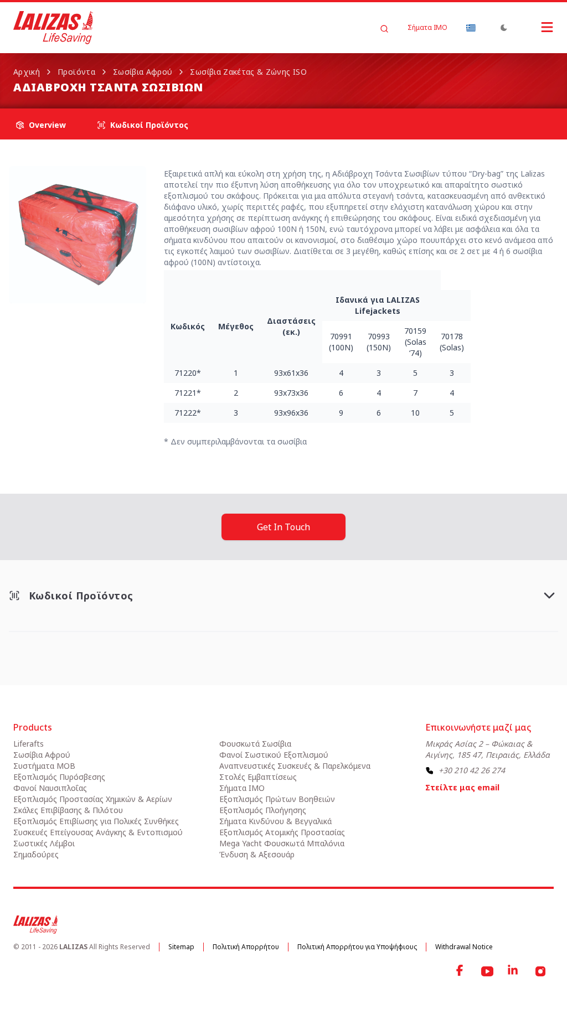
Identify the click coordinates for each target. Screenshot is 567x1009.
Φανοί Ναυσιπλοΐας (50, 788)
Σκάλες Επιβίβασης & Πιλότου (68, 810)
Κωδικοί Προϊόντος (149, 125)
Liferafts (28, 743)
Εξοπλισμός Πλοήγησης (262, 810)
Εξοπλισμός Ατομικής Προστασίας (282, 832)
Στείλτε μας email (462, 787)
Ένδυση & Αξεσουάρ (257, 854)
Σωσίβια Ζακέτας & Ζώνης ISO (248, 71)
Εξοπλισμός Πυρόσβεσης (59, 777)
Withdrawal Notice (464, 946)
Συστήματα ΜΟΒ (44, 765)
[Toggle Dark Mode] (504, 28)
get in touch (283, 527)
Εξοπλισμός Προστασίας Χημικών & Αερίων (92, 799)
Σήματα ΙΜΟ (427, 27)
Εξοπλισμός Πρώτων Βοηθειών (277, 799)
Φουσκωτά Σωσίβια (255, 743)
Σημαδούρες (36, 854)
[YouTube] (487, 971)
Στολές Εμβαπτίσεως (258, 777)
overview (47, 125)
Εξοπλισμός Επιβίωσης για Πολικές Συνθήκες (96, 821)
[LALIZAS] (53, 28)
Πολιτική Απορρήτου (246, 946)
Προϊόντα (76, 71)
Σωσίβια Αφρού (143, 71)
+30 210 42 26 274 (472, 770)
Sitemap (181, 946)
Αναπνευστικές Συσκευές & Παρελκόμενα (294, 765)
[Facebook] (460, 971)
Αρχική (26, 71)
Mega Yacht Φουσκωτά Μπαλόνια (281, 843)
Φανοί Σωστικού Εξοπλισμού (273, 754)
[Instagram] (540, 971)
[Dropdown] (471, 28)
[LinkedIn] (514, 971)
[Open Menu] (536, 27)
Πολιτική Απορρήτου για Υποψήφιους (357, 946)
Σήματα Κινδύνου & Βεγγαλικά (275, 821)
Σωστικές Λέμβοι (44, 843)
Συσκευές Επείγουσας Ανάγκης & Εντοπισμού (98, 832)
